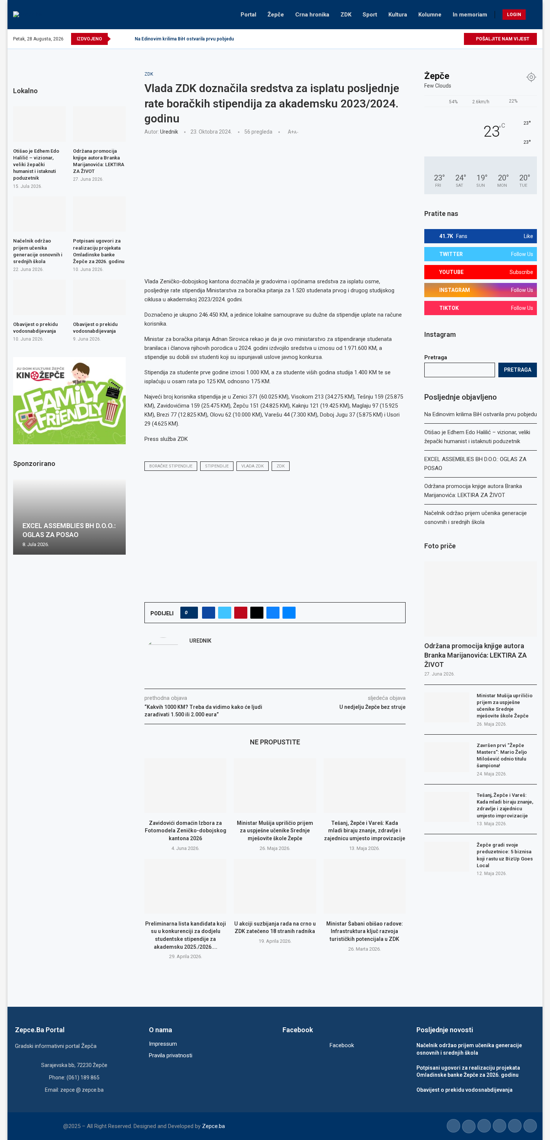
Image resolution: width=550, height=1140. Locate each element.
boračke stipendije (170, 466)
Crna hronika (312, 14)
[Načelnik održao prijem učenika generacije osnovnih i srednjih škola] (39, 214)
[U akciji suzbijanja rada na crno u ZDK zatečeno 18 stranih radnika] (275, 886)
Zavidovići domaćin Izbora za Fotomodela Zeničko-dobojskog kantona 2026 (185, 830)
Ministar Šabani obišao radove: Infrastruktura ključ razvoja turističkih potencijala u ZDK (364, 931)
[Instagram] (432, 39)
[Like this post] (191, 613)
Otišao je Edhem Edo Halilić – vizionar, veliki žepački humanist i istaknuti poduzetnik (36, 164)
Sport (370, 14)
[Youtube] (440, 39)
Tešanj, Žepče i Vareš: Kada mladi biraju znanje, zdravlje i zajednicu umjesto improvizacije (364, 830)
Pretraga (435, 357)
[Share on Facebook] (208, 613)
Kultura (397, 14)
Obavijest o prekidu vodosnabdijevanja (35, 327)
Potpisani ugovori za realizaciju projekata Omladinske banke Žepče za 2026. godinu (98, 251)
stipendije (217, 466)
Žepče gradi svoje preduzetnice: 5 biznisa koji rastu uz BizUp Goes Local (505, 855)
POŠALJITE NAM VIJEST (502, 39)
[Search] (533, 15)
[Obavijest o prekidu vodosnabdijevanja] (39, 297)
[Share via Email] (289, 613)
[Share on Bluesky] (272, 613)
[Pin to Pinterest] (240, 613)
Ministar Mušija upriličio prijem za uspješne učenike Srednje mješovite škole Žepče (275, 830)
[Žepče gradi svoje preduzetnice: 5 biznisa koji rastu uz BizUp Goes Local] (446, 857)
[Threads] (457, 39)
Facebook (342, 1045)
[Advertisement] (275, 196)
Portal (248, 14)
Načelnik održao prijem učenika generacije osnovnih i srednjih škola (37, 251)
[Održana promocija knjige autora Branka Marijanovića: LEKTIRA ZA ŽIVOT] (480, 599)
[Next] (127, 39)
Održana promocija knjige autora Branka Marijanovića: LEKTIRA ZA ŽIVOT (475, 655)
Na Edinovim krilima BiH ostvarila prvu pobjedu (184, 39)
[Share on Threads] (256, 613)
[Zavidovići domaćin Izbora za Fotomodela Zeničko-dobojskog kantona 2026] (185, 785)
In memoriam (470, 14)
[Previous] (118, 39)
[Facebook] (414, 39)
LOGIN (514, 14)
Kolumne (429, 14)
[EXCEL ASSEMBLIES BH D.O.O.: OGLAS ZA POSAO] (69, 517)
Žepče (276, 14)
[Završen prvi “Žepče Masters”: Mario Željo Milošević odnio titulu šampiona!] (446, 757)
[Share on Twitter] (224, 613)
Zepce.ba (213, 1126)
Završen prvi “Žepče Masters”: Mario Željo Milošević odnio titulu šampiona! (502, 756)
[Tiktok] (449, 39)
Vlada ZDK (252, 466)
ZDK (345, 14)
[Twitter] (423, 39)
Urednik (169, 132)
